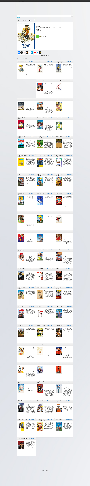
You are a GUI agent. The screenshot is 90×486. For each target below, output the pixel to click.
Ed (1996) (20, 212)
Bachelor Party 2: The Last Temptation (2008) (41, 420)
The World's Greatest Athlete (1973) (40, 137)
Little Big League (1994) (60, 80)
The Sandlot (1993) (40, 117)
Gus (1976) (20, 174)
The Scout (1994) (40, 268)
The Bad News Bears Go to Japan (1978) (41, 62)
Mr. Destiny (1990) (59, 419)
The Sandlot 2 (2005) (40, 98)
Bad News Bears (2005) (22, 61)
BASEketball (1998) (21, 306)
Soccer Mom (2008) (40, 249)
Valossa (44, 470)
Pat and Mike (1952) (21, 362)
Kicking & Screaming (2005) (21, 137)
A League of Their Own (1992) (22, 118)
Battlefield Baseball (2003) (40, 382)
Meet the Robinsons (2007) (59, 194)
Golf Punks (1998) (59, 306)
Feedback (29, 1)
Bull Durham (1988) (21, 268)
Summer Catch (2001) (59, 344)
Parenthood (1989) (59, 212)
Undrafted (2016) (59, 136)
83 (37, 36)
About (26, 1)
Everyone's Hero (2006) (41, 212)
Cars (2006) (58, 249)
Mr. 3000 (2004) (21, 325)
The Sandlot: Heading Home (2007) (59, 175)
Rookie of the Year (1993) (41, 80)
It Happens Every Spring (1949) (41, 326)
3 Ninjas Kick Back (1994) (22, 230)
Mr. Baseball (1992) (40, 306)
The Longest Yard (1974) (60, 325)
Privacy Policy (45, 471)
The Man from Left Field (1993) (60, 118)
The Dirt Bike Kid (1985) (41, 155)
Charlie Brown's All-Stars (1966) (22, 156)
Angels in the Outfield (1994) (40, 194)
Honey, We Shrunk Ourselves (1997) (21, 250)
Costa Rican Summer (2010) (21, 382)
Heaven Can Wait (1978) (60, 381)
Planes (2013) (39, 230)
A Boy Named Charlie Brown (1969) (59, 156)
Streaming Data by (43, 55)
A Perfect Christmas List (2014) (60, 231)
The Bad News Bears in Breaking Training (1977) (60, 62)
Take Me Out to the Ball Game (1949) (22, 344)
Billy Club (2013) (40, 344)
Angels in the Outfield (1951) (59, 99)
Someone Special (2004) (22, 438)
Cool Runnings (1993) (40, 362)
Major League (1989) (40, 400)
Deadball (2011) (58, 268)
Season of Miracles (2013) (22, 98)
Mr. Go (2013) (20, 400)
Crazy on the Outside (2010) (59, 401)
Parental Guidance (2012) (22, 419)
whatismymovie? (21, 1)
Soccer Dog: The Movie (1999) (22, 194)
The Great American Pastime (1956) (59, 288)
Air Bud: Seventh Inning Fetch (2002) (41, 175)
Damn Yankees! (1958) (59, 362)
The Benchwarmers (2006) (21, 288)
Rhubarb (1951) (39, 287)
